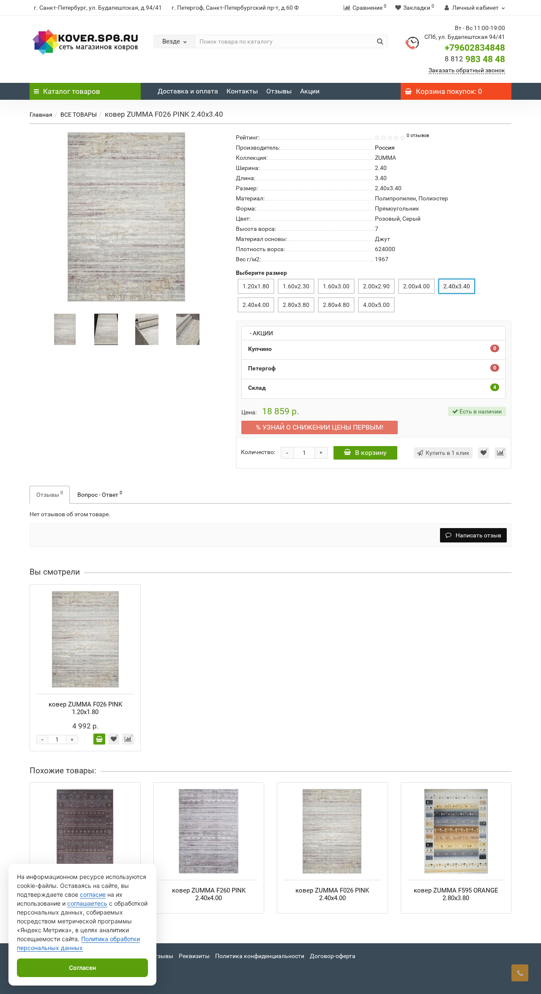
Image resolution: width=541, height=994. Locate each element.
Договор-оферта (332, 956)
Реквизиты (194, 956)
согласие (93, 894)
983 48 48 (475, 59)
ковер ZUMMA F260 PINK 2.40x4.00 (209, 894)
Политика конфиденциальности (259, 956)
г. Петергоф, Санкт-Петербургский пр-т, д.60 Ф (235, 7)
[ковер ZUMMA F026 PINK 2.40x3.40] (65, 328)
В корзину (371, 453)
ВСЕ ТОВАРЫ (78, 114)
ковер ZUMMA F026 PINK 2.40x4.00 (332, 894)
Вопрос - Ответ (99, 494)
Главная (41, 114)
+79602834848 (475, 48)
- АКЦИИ (259, 333)
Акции (310, 91)
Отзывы (279, 91)
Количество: (258, 452)
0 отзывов (418, 135)
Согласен (82, 967)
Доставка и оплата (188, 91)
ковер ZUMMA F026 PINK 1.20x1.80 (85, 708)
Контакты (242, 91)
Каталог (71, 91)
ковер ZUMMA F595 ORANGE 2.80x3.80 (456, 894)
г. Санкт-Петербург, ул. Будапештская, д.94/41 (98, 7)
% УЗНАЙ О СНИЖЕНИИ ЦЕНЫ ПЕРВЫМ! (319, 427)
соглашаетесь (87, 903)
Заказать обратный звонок (467, 70)
